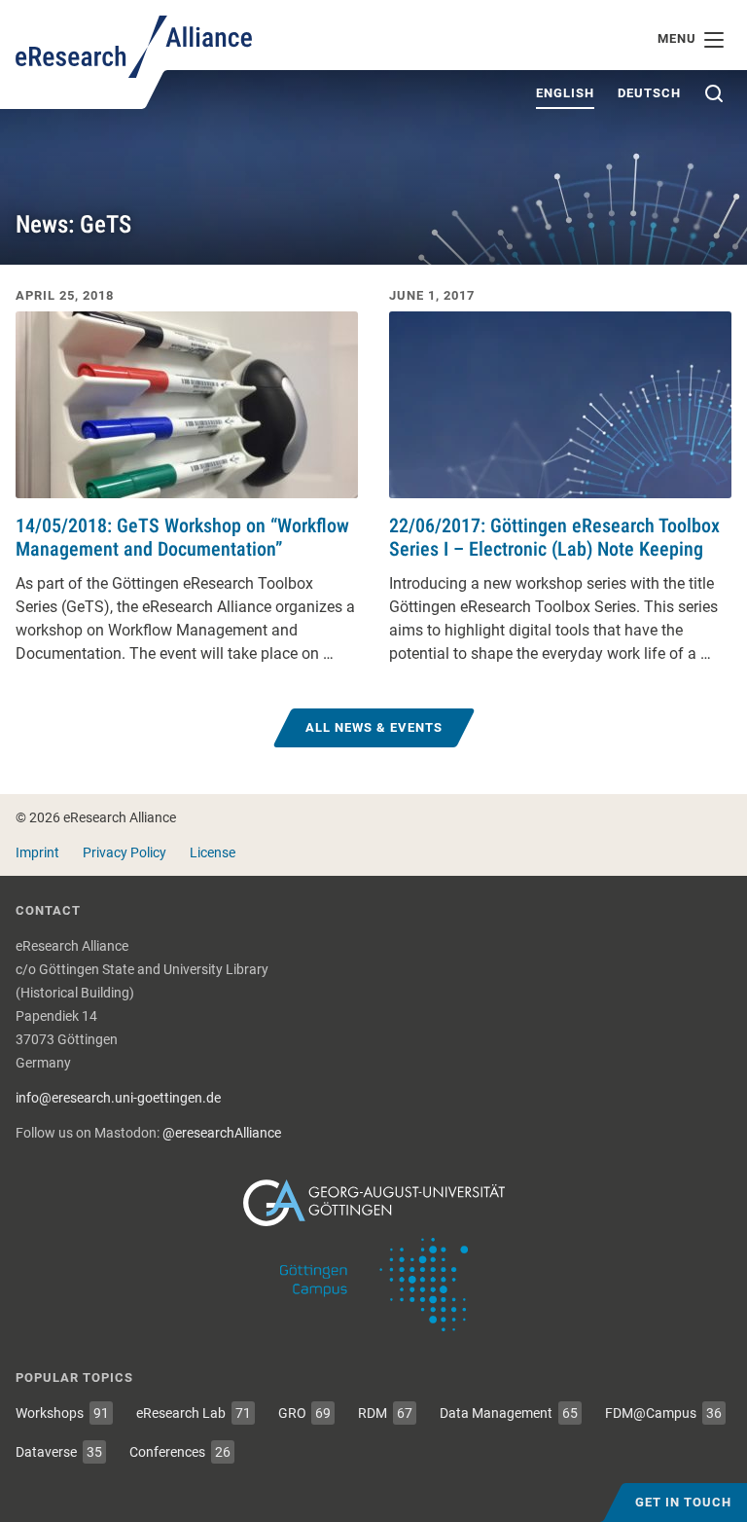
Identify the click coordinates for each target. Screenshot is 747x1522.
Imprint (37, 852)
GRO (305, 1413)
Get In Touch (683, 1502)
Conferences (180, 1452)
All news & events (374, 727)
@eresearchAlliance (221, 1133)
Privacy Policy (124, 852)
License (212, 852)
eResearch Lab (193, 1413)
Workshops (62, 1413)
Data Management (509, 1413)
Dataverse (59, 1452)
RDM (385, 1413)
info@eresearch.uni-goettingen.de (118, 1097)
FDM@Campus (663, 1413)
